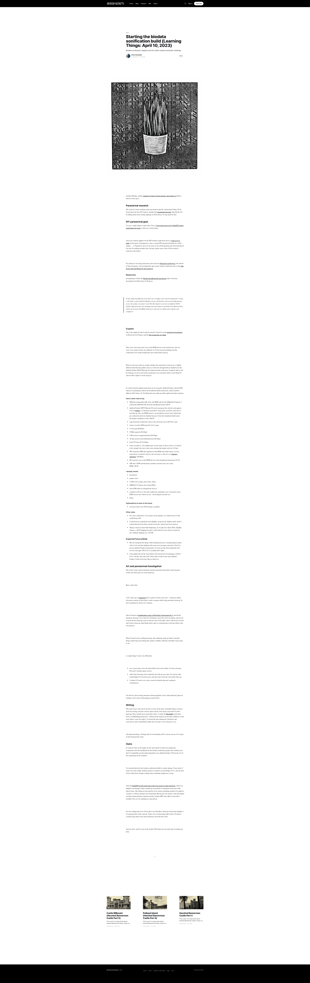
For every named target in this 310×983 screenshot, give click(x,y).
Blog (137, 3)
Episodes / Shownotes (159, 970)
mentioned (142, 598)
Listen (150, 970)
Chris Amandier (136, 55)
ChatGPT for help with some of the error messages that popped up (153, 786)
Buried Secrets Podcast (112, 970)
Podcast (143, 3)
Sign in (190, 3)
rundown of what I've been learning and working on (160, 196)
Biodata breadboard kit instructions (154, 278)
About (155, 3)
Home (131, 3)
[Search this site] (185, 3)
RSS (150, 3)
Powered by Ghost (198, 970)
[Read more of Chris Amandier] (128, 56)
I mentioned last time (164, 212)
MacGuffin (169, 714)
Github (137, 410)
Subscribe (199, 3)
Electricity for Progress (167, 263)
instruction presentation (174, 332)
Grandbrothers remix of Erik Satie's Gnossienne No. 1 (155, 615)
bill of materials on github (157, 335)
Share (181, 55)
